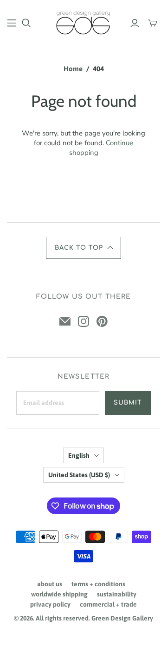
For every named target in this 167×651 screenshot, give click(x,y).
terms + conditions (98, 584)
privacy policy (50, 604)
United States (79, 475)
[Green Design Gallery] (83, 21)
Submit (128, 402)
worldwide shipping (59, 594)
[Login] (135, 23)
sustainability (116, 594)
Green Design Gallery (122, 618)
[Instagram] (83, 321)
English (79, 455)
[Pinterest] (102, 321)
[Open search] (26, 23)
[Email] (65, 321)
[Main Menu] (11, 23)
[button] (83, 248)
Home (73, 69)
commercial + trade (108, 604)
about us (49, 584)
